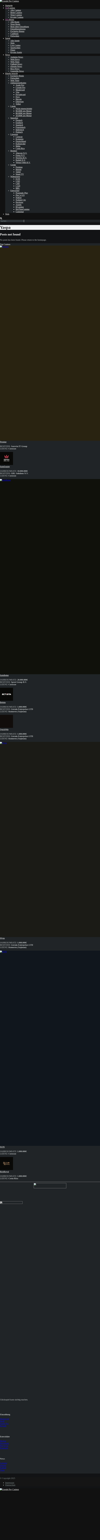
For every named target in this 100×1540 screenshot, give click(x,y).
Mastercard (20, 90)
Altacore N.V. (21, 153)
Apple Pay (20, 85)
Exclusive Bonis (17, 76)
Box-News (14, 69)
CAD (18, 186)
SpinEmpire (5, 466)
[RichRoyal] (6, 1351)
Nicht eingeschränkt (24, 108)
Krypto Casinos (16, 17)
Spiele (7, 38)
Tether (18, 104)
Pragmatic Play (22, 193)
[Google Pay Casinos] (9, 1)
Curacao (19, 137)
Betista (3, 702)
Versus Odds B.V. (23, 162)
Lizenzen (14, 134)
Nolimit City (21, 200)
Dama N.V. (20, 155)
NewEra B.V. (21, 158)
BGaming (20, 207)
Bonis (11, 19)
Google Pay (20, 87)
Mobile (18, 169)
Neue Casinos (16, 15)
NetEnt (18, 198)
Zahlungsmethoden (18, 83)
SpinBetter (4, 675)
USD (18, 181)
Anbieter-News (16, 57)
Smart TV (20, 174)
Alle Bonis (14, 22)
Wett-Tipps (14, 62)
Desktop (19, 167)
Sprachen (14, 118)
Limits (13, 106)
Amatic (19, 205)
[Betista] (6, 700)
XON (2, 1328)
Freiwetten (14, 36)
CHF (18, 183)
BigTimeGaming (22, 209)
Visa (17, 92)
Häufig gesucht (11, 73)
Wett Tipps (14, 80)
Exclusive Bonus (17, 31)
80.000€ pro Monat (24, 113)
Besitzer (13, 151)
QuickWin (4, 911)
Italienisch (20, 130)
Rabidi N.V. (21, 160)
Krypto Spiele (16, 52)
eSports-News (16, 66)
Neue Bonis (15, 24)
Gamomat (20, 212)
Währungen (15, 176)
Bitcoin (19, 99)
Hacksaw (19, 202)
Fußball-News (16, 64)
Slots (12, 43)
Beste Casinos (16, 12)
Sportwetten (15, 48)
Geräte (13, 165)
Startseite (9, 5)
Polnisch (19, 132)
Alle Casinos (15, 10)
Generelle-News (17, 71)
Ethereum (20, 101)
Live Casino (15, 45)
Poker (12, 50)
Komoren (19, 139)
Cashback (14, 34)
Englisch (19, 123)
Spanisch (19, 125)
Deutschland (21, 141)
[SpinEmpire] (6, 464)
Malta (18, 146)
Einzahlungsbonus (18, 29)
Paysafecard (21, 94)
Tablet (18, 172)
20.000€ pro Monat (24, 116)
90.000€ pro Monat (24, 111)
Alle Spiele (15, 41)
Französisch (20, 127)
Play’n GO (20, 195)
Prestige (3, 442)
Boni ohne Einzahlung (19, 27)
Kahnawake (21, 144)
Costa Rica (20, 148)
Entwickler (14, 190)
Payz (18, 97)
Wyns (2, 1120)
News (7, 55)
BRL (18, 188)
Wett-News (15, 59)
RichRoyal (4, 1353)
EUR (18, 179)
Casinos (11, 8)
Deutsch (19, 120)
